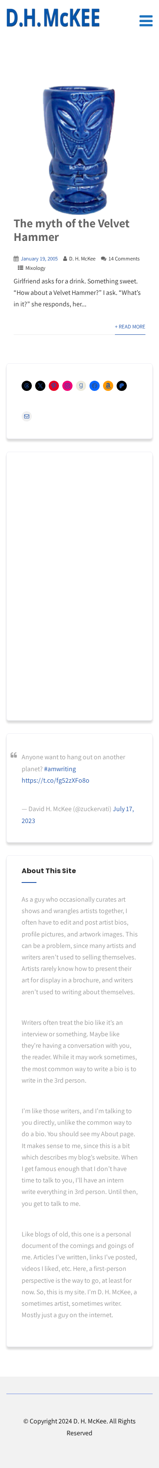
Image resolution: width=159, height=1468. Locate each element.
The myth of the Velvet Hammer (72, 229)
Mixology (35, 268)
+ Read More (130, 326)
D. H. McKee (82, 258)
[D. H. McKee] (53, 17)
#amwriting (60, 768)
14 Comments (124, 258)
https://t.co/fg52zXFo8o (55, 780)
